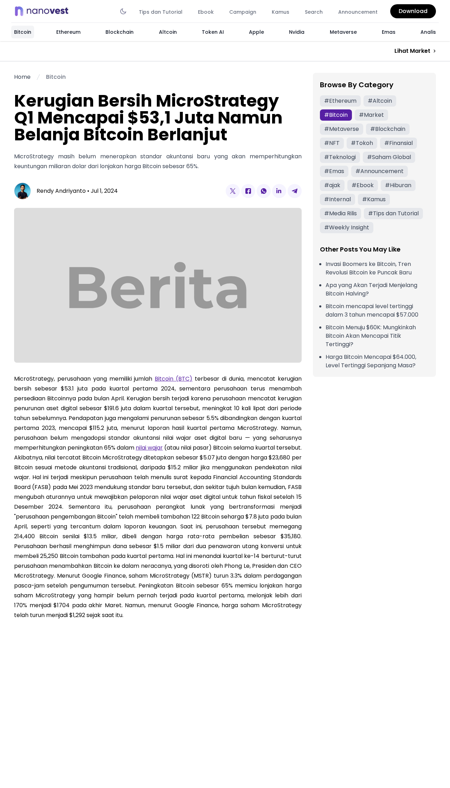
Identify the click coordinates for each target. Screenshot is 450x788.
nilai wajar (149, 448)
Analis (428, 32)
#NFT (332, 143)
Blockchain (119, 32)
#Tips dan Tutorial (393, 213)
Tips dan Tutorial (160, 11)
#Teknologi (340, 157)
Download (413, 11)
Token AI (213, 32)
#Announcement (379, 171)
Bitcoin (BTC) (173, 379)
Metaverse (343, 32)
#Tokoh (362, 143)
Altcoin (168, 32)
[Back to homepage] (43, 11)
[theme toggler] (123, 11)
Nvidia (296, 32)
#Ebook (363, 185)
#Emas (334, 171)
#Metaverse (341, 129)
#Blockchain (387, 129)
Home (22, 77)
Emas (389, 32)
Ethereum (68, 32)
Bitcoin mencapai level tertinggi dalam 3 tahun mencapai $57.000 (372, 310)
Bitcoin (22, 32)
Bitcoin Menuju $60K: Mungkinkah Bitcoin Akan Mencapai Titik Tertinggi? (371, 335)
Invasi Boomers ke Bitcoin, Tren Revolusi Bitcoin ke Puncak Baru (369, 268)
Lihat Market (412, 51)
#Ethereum (340, 101)
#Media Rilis (340, 213)
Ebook (206, 11)
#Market (371, 115)
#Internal (337, 199)
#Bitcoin (336, 115)
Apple (256, 32)
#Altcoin (380, 101)
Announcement (358, 11)
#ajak (332, 185)
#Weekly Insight (346, 227)
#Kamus (374, 199)
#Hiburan (398, 185)
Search (314, 11)
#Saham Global (389, 157)
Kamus (280, 11)
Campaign (242, 11)
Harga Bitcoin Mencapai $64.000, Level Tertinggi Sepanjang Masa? (371, 361)
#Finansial (398, 143)
